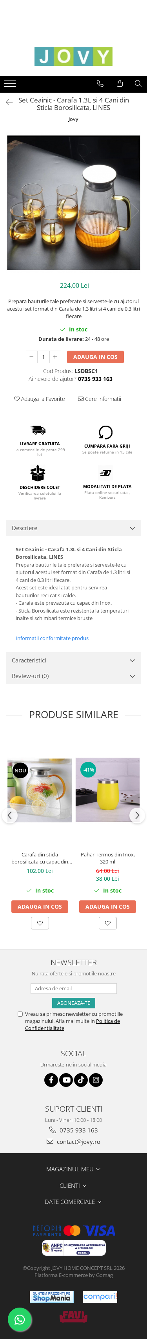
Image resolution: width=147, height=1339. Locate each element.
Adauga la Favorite (42, 398)
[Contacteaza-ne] (100, 83)
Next (135, 211)
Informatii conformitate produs (52, 638)
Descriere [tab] (24, 528)
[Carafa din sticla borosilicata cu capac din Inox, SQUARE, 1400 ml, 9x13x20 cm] (39, 790)
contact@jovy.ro (77, 1141)
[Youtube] (66, 1080)
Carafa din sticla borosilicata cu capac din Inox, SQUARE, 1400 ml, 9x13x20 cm (39, 858)
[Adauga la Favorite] (40, 923)
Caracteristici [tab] (29, 660)
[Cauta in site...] (138, 83)
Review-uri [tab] (30, 676)
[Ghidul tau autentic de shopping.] (100, 1297)
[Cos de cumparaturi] (119, 83)
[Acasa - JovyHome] (73, 56)
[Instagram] (96, 1080)
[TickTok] (81, 1080)
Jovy (73, 119)
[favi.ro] (73, 1317)
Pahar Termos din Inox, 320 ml (108, 858)
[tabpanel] (73, 202)
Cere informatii (102, 398)
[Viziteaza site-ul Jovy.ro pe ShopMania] (52, 1297)
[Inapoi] (6, 102)
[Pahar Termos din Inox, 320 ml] (107, 790)
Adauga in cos (95, 356)
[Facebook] (51, 1080)
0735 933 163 (78, 1130)
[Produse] (11, 85)
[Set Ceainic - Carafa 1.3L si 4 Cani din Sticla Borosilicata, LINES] (73, 202)
